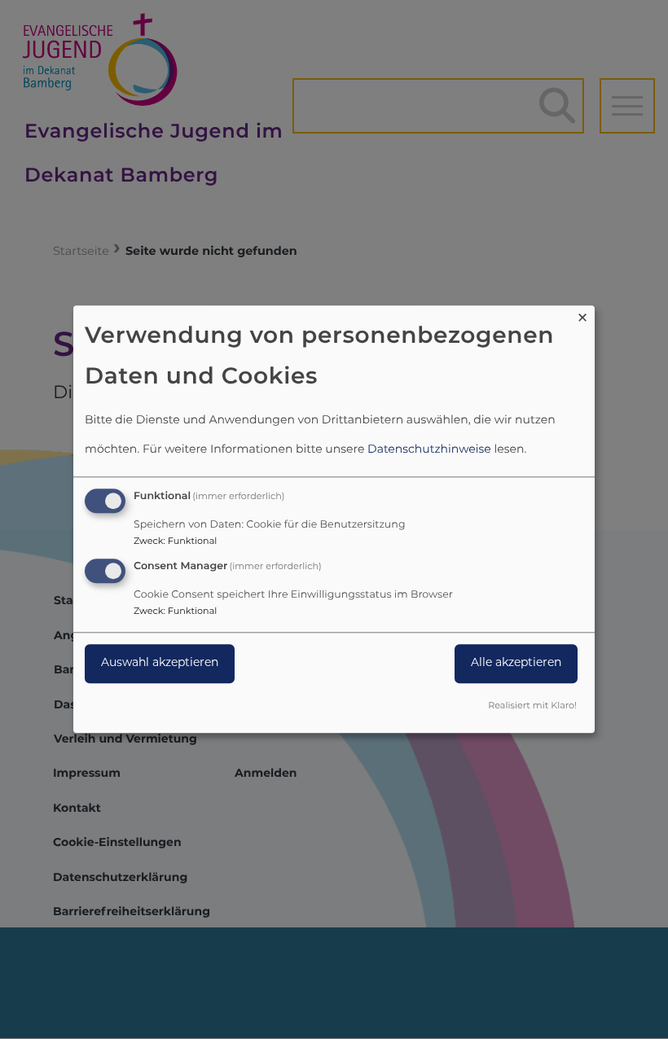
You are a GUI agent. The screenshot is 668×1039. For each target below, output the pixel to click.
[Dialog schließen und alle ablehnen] (582, 315)
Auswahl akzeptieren (159, 663)
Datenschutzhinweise (429, 450)
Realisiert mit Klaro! (532, 707)
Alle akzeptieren (516, 663)
